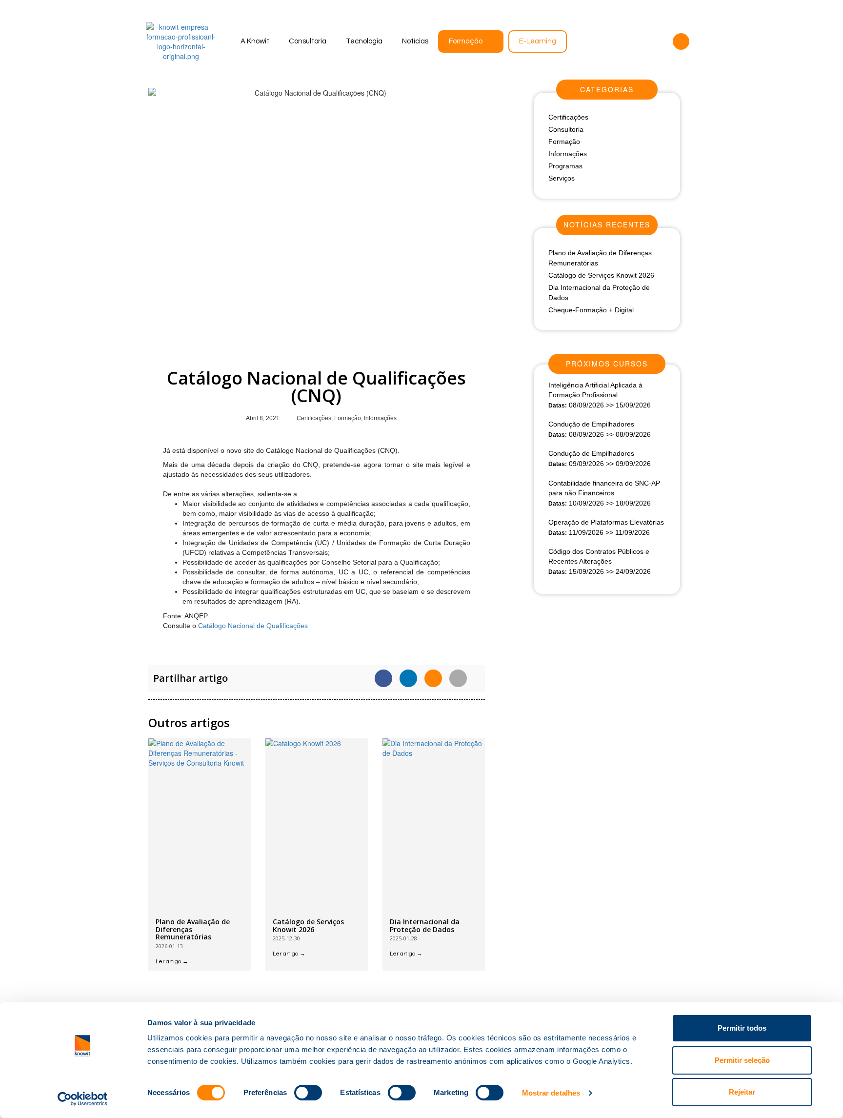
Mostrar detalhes (551, 1093)
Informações (380, 418)
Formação (465, 41)
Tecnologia (364, 41)
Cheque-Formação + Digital (591, 310)
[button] (383, 678)
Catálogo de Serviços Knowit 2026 (308, 925)
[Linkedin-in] (662, 41)
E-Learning (537, 41)
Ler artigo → (172, 961)
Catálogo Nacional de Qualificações (253, 626)
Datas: (557, 405)
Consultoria (307, 41)
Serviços (561, 178)
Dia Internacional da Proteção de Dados (425, 925)
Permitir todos (742, 1028)
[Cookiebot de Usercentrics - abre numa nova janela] (82, 1099)
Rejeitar (742, 1092)
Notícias (415, 41)
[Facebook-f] (643, 41)
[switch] (308, 1092)
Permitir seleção (742, 1060)
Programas (565, 166)
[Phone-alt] (681, 41)
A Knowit (255, 41)
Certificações (314, 418)
